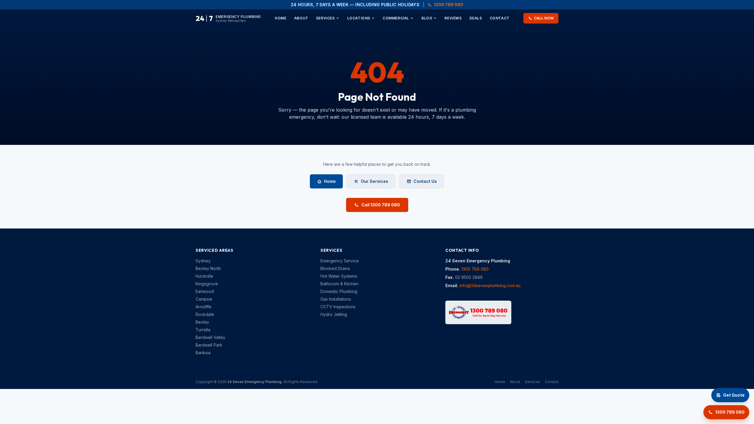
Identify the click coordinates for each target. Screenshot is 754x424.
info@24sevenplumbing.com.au (489, 285)
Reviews (453, 18)
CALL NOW (544, 18)
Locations (358, 18)
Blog (426, 18)
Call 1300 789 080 (380, 204)
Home (280, 18)
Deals (475, 18)
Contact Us (425, 181)
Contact (500, 18)
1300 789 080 (448, 4)
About (301, 18)
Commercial (396, 18)
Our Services (374, 181)
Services (325, 18)
